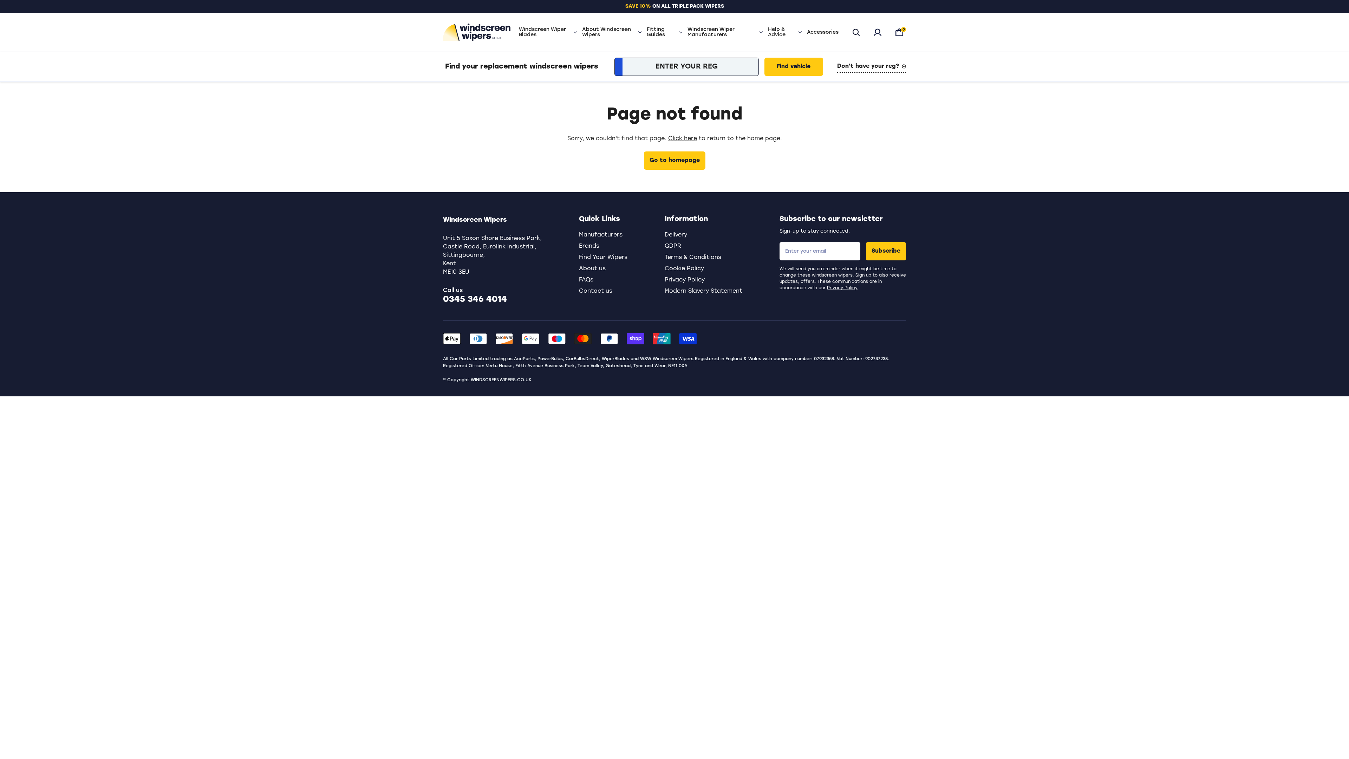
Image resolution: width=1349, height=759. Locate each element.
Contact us (595, 291)
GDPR (673, 246)
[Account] (877, 32)
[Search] (856, 32)
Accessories (823, 32)
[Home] (476, 32)
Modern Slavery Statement (703, 291)
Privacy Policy (842, 288)
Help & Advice (777, 32)
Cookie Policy (684, 269)
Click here (682, 139)
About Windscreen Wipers (606, 32)
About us (592, 269)
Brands (589, 246)
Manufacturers (601, 235)
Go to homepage (675, 160)
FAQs (586, 280)
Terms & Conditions (693, 257)
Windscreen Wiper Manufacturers (711, 32)
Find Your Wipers (603, 257)
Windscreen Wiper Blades (542, 32)
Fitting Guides (656, 32)
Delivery (676, 235)
